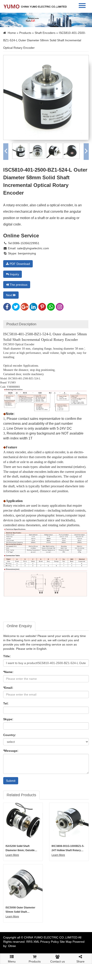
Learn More (12, 855)
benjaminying (26, 253)
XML (36, 941)
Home (12, 32)
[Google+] (24, 307)
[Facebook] (7, 307)
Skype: (8, 719)
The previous (18, 284)
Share (80, 961)
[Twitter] (16, 307)
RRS (29, 941)
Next (9, 295)
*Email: (8, 687)
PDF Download (19, 263)
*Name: (8, 672)
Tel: (6, 703)
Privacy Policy (49, 941)
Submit (10, 780)
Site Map (66, 941)
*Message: (10, 750)
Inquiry (14, 274)
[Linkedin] (33, 307)
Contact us (57, 961)
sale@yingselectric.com (33, 248)
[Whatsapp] (51, 307)
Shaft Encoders (45, 32)
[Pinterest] (42, 307)
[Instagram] (60, 307)
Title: (7, 656)
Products (25, 32)
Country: (9, 735)
